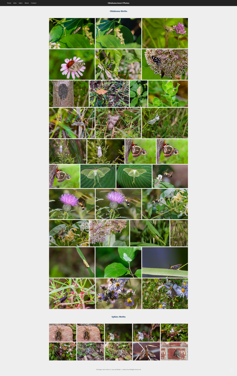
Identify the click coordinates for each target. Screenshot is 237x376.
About (27, 3)
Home (9, 3)
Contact (33, 3)
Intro (15, 3)
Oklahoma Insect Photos (118, 3)
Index (20, 3)
